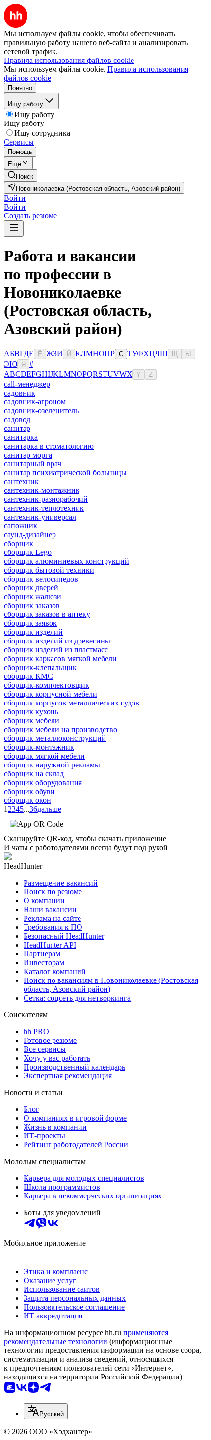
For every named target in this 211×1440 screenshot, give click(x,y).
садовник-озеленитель (41, 410)
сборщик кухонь (31, 711)
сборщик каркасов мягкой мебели (60, 658)
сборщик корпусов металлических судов (71, 703)
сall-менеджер (27, 384)
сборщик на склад (34, 773)
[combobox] (46, 1411)
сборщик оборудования (43, 782)
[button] (15, 198)
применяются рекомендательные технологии (86, 1337)
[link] (20, 175)
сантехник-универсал (40, 517)
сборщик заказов (32, 605)
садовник (19, 393)
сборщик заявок (30, 623)
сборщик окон (27, 800)
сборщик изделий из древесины (57, 641)
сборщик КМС (28, 676)
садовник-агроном (35, 402)
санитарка (21, 437)
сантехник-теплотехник (44, 508)
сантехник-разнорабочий (46, 499)
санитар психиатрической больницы (65, 472)
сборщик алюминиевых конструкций (66, 561)
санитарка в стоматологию (49, 446)
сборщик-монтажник (39, 747)
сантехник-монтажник (41, 490)
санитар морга (28, 455)
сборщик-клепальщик (40, 667)
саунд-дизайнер (30, 534)
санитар (17, 428)
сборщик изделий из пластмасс (56, 649)
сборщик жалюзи (32, 596)
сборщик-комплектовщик (46, 685)
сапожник (20, 525)
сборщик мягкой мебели (44, 756)
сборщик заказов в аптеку (47, 614)
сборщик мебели (31, 720)
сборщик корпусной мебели (50, 694)
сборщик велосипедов (41, 579)
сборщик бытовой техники (49, 570)
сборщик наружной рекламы (52, 765)
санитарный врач (32, 464)
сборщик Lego (28, 552)
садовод (17, 419)
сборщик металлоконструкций (55, 738)
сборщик (18, 543)
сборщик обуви (29, 791)
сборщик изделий (33, 632)
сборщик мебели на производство (60, 729)
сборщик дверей (31, 587)
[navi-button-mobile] (14, 228)
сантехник (21, 481)
